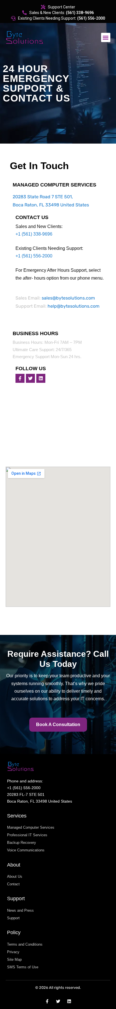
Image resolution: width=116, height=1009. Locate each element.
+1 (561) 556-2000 (33, 256)
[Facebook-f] (19, 378)
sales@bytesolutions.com (68, 298)
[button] (105, 37)
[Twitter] (30, 378)
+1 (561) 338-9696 (33, 234)
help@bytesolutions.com (73, 306)
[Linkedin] (40, 378)
